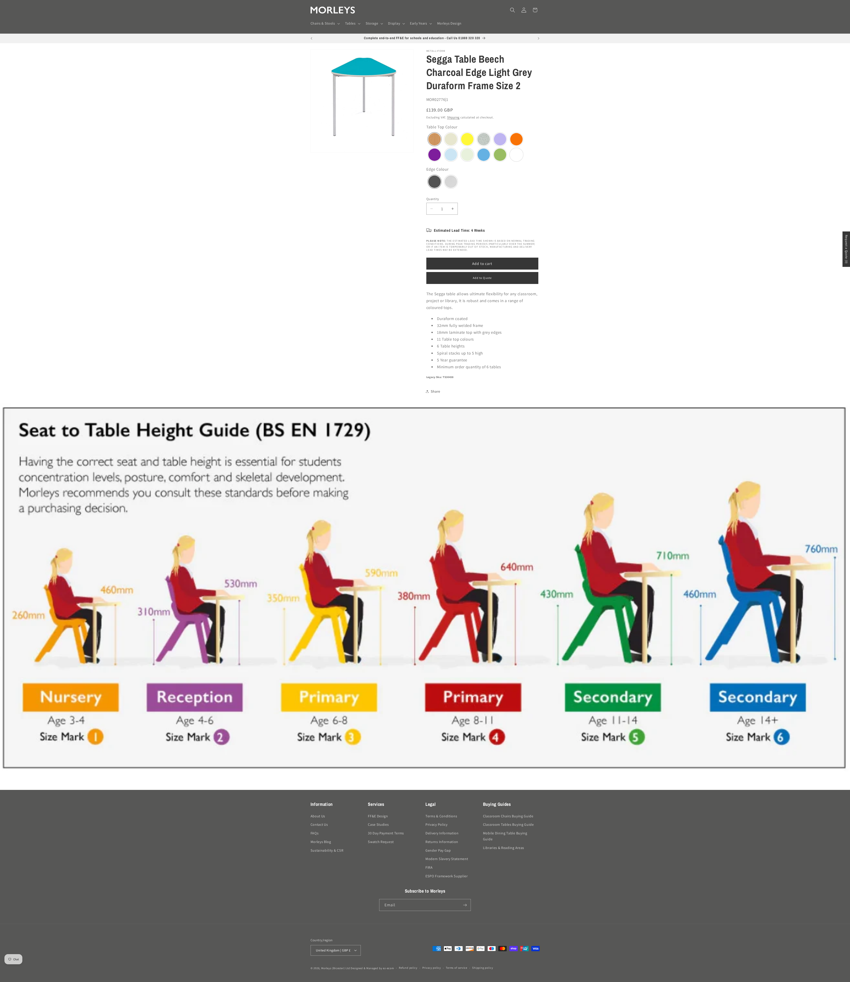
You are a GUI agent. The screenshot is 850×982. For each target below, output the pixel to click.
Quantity (432, 199)
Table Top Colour (442, 126)
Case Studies (378, 824)
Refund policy (408, 968)
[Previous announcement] (311, 38)
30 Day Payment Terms (386, 833)
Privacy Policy (436, 824)
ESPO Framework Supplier (446, 876)
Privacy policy (431, 968)
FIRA (429, 867)
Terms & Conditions (441, 816)
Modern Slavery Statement (446, 859)
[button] (324, 23)
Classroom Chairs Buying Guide (508, 816)
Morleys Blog (321, 841)
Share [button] (435, 391)
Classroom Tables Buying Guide (508, 824)
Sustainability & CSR (327, 850)
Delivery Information (442, 833)
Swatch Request (381, 841)
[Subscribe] (465, 905)
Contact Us (319, 824)
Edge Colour (437, 169)
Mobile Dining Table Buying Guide (505, 836)
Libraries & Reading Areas (503, 847)
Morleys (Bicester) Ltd (335, 968)
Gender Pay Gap (438, 850)
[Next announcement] (538, 38)
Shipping (453, 117)
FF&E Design (378, 816)
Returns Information (441, 841)
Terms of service (456, 968)
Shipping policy (482, 968)
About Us (318, 816)
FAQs (315, 833)
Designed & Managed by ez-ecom (372, 968)
